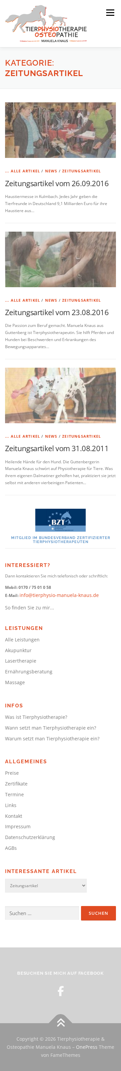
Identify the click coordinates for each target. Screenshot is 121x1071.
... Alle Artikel (22, 170)
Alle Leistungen (22, 639)
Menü (109, 12)
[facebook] (60, 991)
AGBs (11, 848)
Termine (14, 794)
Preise (12, 773)
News (51, 170)
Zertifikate (16, 783)
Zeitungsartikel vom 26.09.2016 (57, 183)
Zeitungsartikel (81, 170)
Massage (15, 682)
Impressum (18, 826)
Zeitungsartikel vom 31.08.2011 (57, 448)
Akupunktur (18, 650)
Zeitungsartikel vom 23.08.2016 (57, 312)
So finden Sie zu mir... (29, 607)
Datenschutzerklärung (30, 837)
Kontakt (13, 816)
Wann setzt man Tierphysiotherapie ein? (50, 728)
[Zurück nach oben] (61, 1023)
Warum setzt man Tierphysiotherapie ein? (52, 738)
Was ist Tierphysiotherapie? (36, 717)
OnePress (86, 1047)
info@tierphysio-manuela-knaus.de (59, 595)
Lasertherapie (20, 661)
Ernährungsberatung (28, 671)
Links (10, 805)
